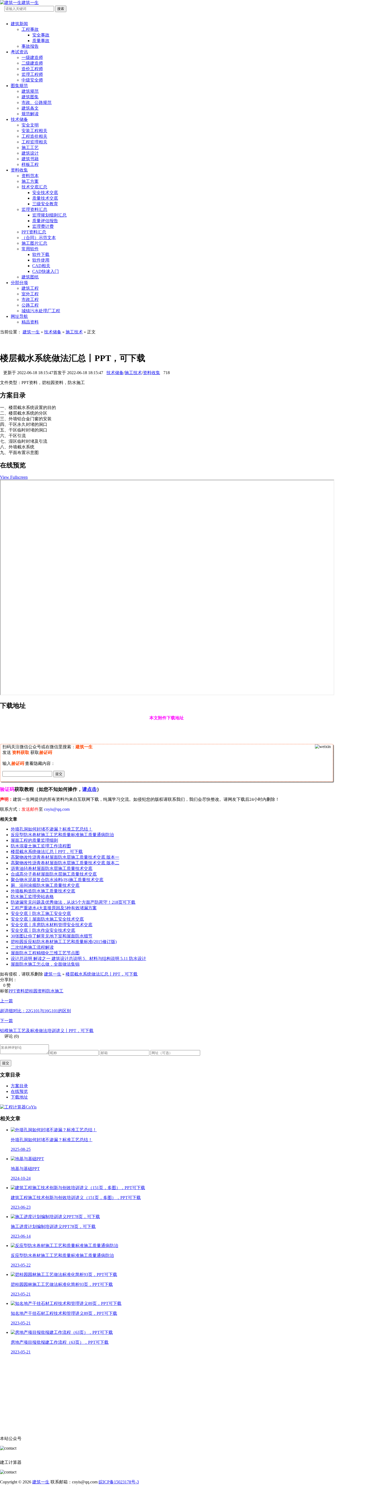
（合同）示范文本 (38, 237)
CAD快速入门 (45, 271)
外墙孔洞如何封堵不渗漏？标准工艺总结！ (51, 829)
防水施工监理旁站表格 (32, 896)
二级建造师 (32, 63)
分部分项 (19, 282)
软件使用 (40, 260)
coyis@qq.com (57, 809)
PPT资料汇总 (33, 232)
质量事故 (40, 40)
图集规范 (19, 85)
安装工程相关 (34, 130)
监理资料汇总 (34, 209)
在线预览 (19, 1091)
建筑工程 (30, 288)
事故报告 (30, 46)
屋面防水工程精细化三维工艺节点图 (45, 953)
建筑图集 (30, 97)
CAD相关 (41, 265)
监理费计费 (43, 226)
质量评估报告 (45, 220)
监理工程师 (32, 74)
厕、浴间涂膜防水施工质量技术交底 (45, 885)
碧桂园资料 (35, 991)
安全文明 (30, 125)
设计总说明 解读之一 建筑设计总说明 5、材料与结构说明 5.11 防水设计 (78, 958)
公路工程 (30, 305)
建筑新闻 (19, 23)
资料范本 (30, 175)
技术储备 (19, 119)
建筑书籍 (30, 159)
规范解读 (30, 113)
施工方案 (30, 181)
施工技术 (74, 332)
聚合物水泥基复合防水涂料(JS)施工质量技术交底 (57, 879)
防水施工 (54, 991)
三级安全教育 (45, 204)
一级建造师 (32, 57)
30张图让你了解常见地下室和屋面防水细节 (51, 936)
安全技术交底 (45, 192)
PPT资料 (17, 991)
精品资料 (30, 322)
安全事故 (40, 35)
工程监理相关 (34, 142)
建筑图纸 (30, 277)
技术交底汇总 (34, 187)
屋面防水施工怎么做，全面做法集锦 (45, 964)
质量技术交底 (45, 198)
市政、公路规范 (36, 102)
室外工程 (30, 294)
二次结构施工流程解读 (32, 947)
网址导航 (19, 316)
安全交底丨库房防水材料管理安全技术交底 (51, 924)
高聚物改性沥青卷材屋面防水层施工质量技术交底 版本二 (65, 863)
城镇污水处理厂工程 (40, 310)
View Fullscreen (14, 477)
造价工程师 (32, 68)
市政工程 (30, 299)
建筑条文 (30, 108)
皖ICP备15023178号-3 (119, 1482)
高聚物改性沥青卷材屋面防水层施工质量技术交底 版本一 (65, 857)
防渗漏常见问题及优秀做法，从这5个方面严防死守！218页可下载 (73, 902)
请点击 (89, 789)
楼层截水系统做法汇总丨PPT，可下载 (47, 851)
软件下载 (40, 254)
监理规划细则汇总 (49, 215)
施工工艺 (30, 147)
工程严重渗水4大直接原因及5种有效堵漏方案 (54, 908)
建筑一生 (31, 332)
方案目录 (19, 1086)
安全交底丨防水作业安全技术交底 (43, 930)
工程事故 (30, 29)
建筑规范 (30, 91)
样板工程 (30, 164)
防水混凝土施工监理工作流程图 (41, 846)
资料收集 (19, 170)
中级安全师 (32, 80)
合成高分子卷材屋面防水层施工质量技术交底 (54, 874)
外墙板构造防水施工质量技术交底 (43, 891)
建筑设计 (30, 153)
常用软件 (30, 249)
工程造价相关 (34, 136)
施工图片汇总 (34, 243)
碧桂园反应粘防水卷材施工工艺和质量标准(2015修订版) (64, 941)
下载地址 (19, 1097)
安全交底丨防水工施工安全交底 (41, 913)
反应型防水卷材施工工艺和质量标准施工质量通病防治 (62, 834)
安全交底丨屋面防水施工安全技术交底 (47, 919)
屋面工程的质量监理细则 (34, 840)
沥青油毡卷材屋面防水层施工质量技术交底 (51, 868)
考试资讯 (19, 52)
